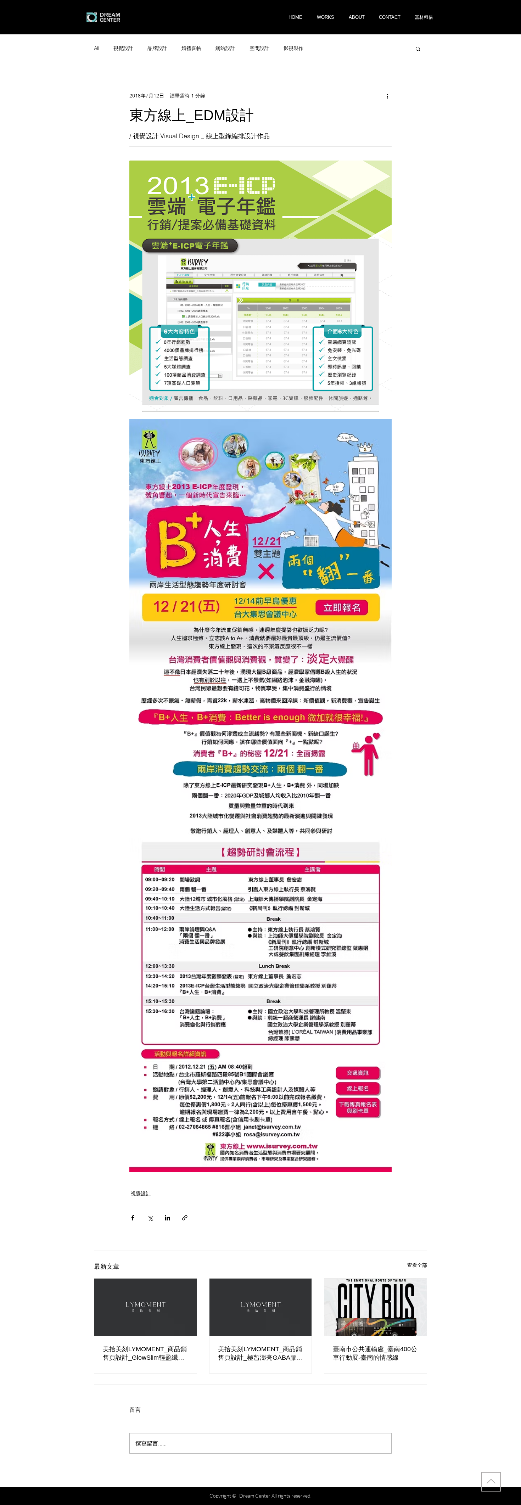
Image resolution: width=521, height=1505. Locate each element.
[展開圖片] (260, 286)
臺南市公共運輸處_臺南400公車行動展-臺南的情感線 (375, 1353)
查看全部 (417, 1265)
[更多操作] (387, 95)
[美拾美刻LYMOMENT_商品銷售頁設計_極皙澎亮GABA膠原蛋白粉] (260, 1307)
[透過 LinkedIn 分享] (167, 1217)
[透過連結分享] (184, 1217)
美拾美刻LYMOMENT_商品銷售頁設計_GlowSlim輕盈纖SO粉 (145, 1354)
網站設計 (225, 48)
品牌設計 (157, 48)
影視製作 (293, 48)
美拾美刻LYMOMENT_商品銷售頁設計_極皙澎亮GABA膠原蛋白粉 (260, 1354)
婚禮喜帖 (191, 48)
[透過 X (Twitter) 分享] (150, 1217)
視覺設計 (123, 48)
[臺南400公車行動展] (375, 1307)
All (96, 48)
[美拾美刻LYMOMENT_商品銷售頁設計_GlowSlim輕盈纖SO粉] (145, 1307)
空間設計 (259, 48)
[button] (424, 17)
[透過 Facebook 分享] (132, 1217)
